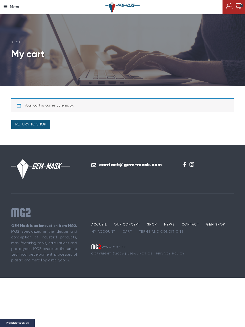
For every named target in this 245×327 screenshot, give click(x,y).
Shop (152, 224)
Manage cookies (17, 322)
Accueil (99, 224)
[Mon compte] (229, 7)
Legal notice (140, 253)
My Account (103, 231)
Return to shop (30, 124)
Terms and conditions (161, 231)
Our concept (127, 224)
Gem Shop (215, 224)
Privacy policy (170, 253)
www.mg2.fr (114, 247)
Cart (127, 231)
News (169, 224)
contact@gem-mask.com (130, 165)
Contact (190, 224)
